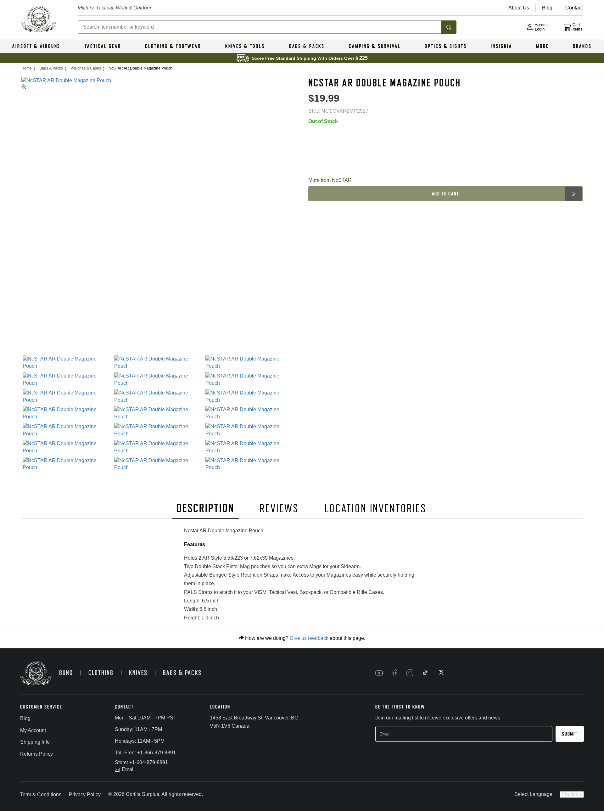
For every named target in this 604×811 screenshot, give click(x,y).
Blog (25, 718)
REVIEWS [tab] (279, 508)
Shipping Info (35, 742)
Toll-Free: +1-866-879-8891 (145, 752)
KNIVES (138, 672)
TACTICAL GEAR (103, 46)
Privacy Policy (85, 794)
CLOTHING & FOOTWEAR (173, 46)
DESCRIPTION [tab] (205, 508)
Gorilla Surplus (142, 794)
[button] (42, 413)
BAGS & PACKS (307, 46)
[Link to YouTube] (379, 673)
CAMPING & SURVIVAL (375, 46)
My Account (33, 730)
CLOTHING (101, 672)
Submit (570, 734)
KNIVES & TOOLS (245, 46)
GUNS (66, 672)
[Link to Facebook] (394, 673)
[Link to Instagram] (410, 673)
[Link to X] (441, 673)
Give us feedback (309, 638)
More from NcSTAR (330, 179)
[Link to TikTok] (425, 673)
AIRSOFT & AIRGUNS (36, 46)
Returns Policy (36, 754)
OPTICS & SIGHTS (446, 46)
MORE (542, 46)
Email (128, 769)
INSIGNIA (501, 46)
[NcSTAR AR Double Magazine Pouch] (67, 362)
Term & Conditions (40, 794)
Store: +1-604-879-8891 (141, 762)
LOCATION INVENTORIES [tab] (376, 508)
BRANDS (582, 46)
